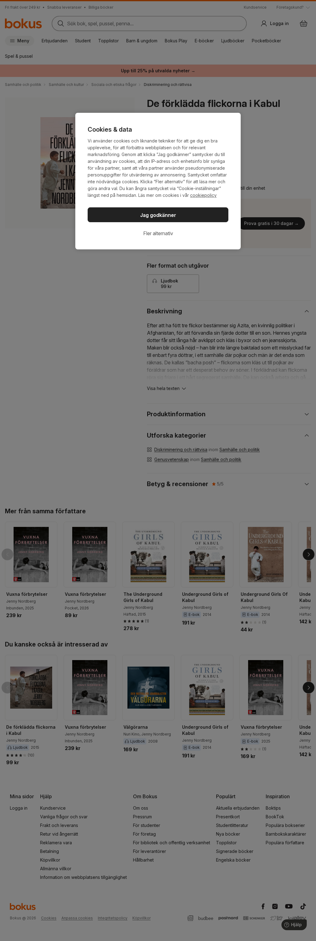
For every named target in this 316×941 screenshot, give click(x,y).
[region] (158, 181)
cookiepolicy (203, 195)
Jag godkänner (158, 215)
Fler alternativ (158, 233)
